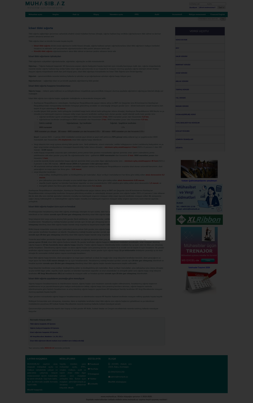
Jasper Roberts (138, 239)
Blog (144, 239)
